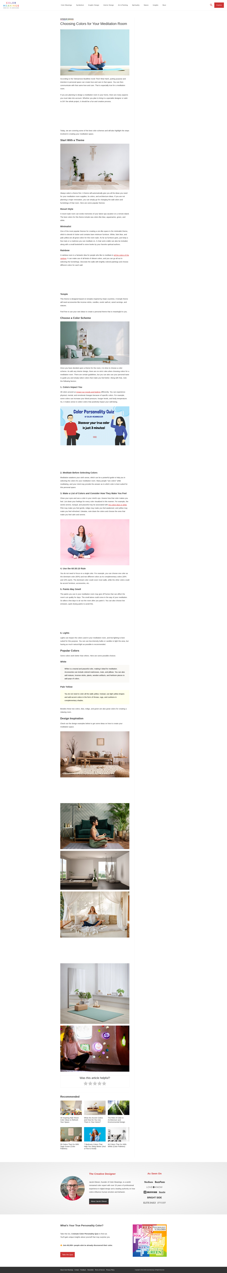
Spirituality (136, 5)
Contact (76, 1270)
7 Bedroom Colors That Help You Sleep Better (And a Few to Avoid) (95, 1146)
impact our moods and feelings (88, 392)
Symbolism (80, 5)
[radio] (86, 1084)
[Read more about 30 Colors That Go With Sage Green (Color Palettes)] (71, 1134)
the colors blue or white (117, 505)
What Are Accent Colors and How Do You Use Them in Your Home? (93, 1120)
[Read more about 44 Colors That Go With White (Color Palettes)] (118, 1134)
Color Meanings (66, 5)
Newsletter (90, 1270)
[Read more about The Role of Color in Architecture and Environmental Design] (118, 1108)
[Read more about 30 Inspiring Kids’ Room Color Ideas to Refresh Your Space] (71, 1108)
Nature (146, 5)
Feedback (83, 1270)
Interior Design (108, 5)
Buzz (164, 5)
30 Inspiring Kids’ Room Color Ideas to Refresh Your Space (69, 1120)
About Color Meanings (66, 1270)
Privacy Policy (110, 1270)
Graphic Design (93, 5)
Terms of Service (100, 1270)
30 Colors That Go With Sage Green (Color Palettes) (69, 1146)
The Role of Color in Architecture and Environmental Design (116, 1120)
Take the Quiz (67, 1255)
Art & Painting (123, 5)
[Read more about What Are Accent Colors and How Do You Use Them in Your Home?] (95, 1108)
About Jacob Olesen (99, 1201)
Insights (155, 5)
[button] (211, 5)
